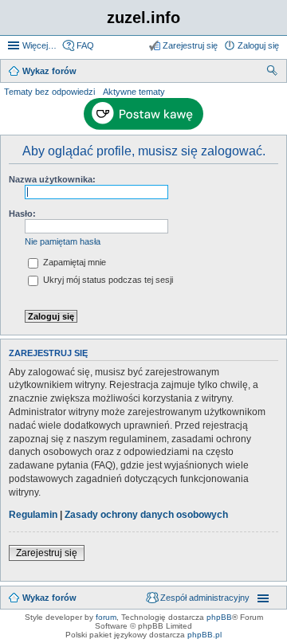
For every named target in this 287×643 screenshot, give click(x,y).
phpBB (219, 617)
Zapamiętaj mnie (73, 262)
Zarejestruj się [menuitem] (190, 45)
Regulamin (33, 514)
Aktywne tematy (134, 91)
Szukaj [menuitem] (272, 72)
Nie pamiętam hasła (62, 241)
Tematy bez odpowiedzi (49, 91)
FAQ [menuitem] (85, 45)
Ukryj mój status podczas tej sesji (107, 279)
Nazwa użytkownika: (52, 179)
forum (106, 617)
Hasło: (22, 213)
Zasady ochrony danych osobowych (146, 514)
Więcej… (39, 45)
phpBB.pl (204, 634)
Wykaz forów (49, 597)
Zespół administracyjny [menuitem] (205, 597)
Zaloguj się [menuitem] (258, 45)
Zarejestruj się (46, 553)
